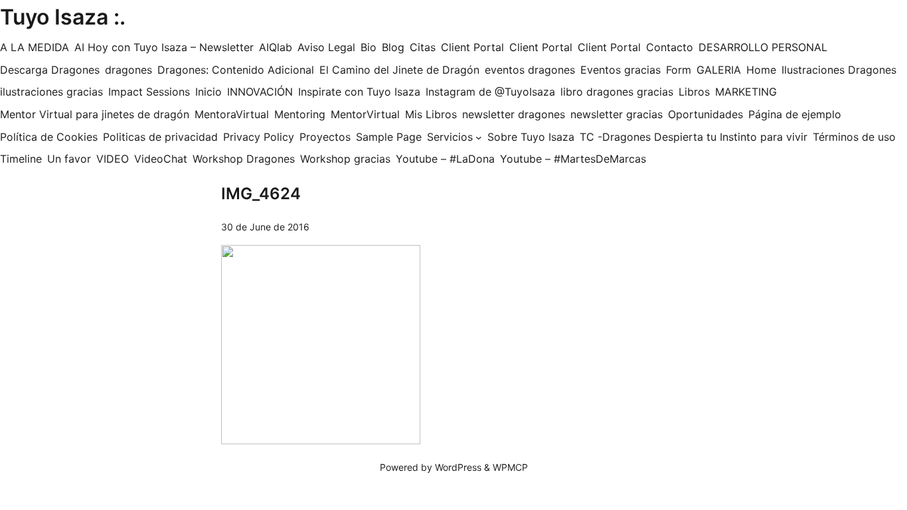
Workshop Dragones (244, 158)
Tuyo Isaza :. (62, 17)
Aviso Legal (326, 47)
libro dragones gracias (616, 91)
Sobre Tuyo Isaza (530, 136)
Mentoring (299, 114)
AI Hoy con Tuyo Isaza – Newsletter (164, 47)
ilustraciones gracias (51, 91)
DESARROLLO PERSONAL (763, 47)
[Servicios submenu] (478, 137)
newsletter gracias (616, 114)
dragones (128, 69)
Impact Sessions (149, 91)
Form (678, 69)
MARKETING (746, 91)
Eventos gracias (620, 69)
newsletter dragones (513, 114)
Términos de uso (854, 136)
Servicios (450, 136)
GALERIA (719, 69)
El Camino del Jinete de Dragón (399, 69)
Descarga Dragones (50, 69)
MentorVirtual (365, 114)
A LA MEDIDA (34, 47)
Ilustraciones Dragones (839, 69)
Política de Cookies (49, 136)
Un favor (69, 158)
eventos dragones (530, 69)
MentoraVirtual (232, 114)
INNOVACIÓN (260, 91)
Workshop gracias (345, 158)
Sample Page (389, 136)
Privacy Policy (258, 136)
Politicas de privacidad (160, 136)
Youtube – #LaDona (445, 158)
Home (761, 69)
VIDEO (112, 158)
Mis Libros (431, 114)
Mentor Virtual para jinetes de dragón (94, 114)
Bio (368, 47)
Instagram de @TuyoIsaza (490, 91)
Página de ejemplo (794, 114)
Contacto (669, 47)
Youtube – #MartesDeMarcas (573, 158)
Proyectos (325, 136)
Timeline (21, 158)
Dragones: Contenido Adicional (235, 69)
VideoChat (160, 158)
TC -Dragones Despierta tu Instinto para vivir (693, 136)
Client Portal (472, 47)
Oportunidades (705, 114)
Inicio (208, 91)
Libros (694, 91)
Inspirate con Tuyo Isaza (359, 91)
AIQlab (275, 47)
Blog (393, 47)
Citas (423, 47)
